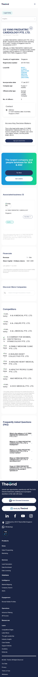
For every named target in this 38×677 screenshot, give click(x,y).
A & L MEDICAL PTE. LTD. (21, 331)
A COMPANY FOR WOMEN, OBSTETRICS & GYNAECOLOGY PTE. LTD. (19, 339)
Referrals (4, 652)
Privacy (4, 667)
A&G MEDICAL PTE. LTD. (21, 378)
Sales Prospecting (7, 550)
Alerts (3, 591)
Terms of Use (6, 671)
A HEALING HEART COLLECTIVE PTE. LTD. (19, 355)
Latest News (5, 633)
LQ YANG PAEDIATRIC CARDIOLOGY (16, 210)
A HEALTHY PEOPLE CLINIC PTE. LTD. (21, 370)
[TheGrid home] (5, 4)
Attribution (5, 674)
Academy (5, 649)
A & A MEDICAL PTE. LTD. (21, 315)
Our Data (4, 663)
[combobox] (20, 292)
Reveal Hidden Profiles (9, 601)
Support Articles (7, 645)
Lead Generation (7, 564)
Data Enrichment (7, 567)
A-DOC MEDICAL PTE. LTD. (22, 386)
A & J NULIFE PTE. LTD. (20, 323)
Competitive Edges (7, 629)
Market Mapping (7, 584)
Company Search (7, 587)
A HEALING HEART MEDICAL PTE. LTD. (21, 363)
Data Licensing (6, 570)
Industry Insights (7, 639)
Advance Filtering (7, 612)
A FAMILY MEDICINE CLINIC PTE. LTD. (21, 347)
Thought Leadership (8, 636)
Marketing (5, 553)
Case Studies (6, 642)
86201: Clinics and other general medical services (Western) (25, 72)
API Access (5, 616)
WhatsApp (9, 527)
